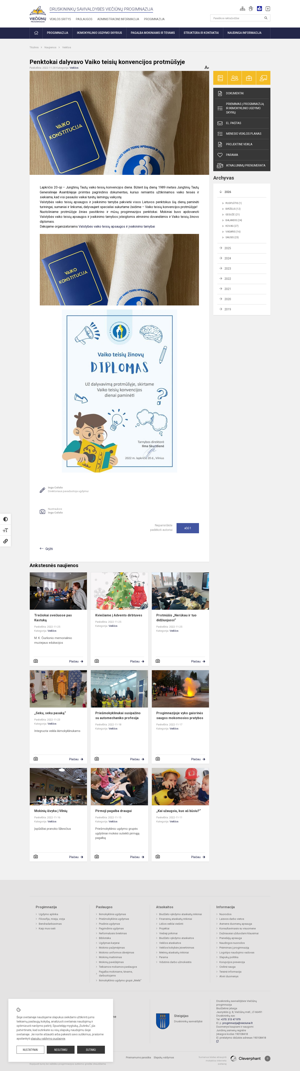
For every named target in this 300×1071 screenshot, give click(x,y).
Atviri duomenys (228, 976)
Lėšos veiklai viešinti (171, 923)
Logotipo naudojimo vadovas (236, 952)
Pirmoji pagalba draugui (113, 811)
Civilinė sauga (227, 966)
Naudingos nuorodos (232, 942)
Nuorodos (225, 914)
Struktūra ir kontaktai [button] (201, 32)
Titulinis (34, 47)
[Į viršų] (267, 1058)
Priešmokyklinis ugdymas (114, 918)
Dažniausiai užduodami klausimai (239, 933)
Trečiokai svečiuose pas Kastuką (53, 617)
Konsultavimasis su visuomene (237, 928)
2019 (227, 309)
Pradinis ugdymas (109, 923)
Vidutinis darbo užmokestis (175, 962)
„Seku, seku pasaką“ (50, 713)
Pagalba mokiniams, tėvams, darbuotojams (116, 973)
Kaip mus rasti (47, 928)
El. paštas (233, 123)
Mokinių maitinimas (110, 957)
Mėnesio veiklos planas (243, 133)
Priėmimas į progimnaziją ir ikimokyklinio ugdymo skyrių (245, 108)
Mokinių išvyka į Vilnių (50, 811)
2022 (227, 278)
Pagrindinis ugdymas (111, 928)
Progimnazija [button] (57, 32)
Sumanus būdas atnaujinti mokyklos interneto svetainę (213, 1060)
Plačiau (74, 661)
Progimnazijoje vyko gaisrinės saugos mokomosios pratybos (179, 715)
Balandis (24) (234, 220)
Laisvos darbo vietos (231, 918)
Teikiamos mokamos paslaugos (118, 966)
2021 (227, 289)
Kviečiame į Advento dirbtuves (118, 615)
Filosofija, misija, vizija (52, 918)
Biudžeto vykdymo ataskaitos (176, 938)
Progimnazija (154, 19)
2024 (227, 258)
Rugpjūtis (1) (234, 203)
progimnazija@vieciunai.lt (237, 1023)
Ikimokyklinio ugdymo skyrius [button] (99, 32)
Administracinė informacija (118, 19)
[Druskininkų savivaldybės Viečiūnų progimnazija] (38, 13)
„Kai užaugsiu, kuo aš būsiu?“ (178, 811)
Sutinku (91, 1049)
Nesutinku (60, 1049)
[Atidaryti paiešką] (265, 18)
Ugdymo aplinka (48, 914)
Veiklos (66, 47)
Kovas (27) (232, 226)
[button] (242, 8)
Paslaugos (84, 19)
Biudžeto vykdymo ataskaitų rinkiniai (180, 914)
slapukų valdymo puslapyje (48, 1038)
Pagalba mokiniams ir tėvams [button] (153, 32)
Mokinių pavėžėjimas (111, 962)
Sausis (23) (232, 237)
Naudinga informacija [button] (244, 32)
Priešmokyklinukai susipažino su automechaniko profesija (118, 715)
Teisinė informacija (230, 971)
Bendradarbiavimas (50, 923)
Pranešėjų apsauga (230, 938)
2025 (227, 248)
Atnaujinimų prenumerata (246, 165)
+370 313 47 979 (230, 1019)
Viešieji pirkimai (168, 933)
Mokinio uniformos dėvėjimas (116, 952)
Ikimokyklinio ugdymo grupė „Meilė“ (120, 980)
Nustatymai (30, 1049)
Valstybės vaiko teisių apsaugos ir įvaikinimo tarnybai (117, 226)
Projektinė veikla (239, 144)
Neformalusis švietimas (113, 933)
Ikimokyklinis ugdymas (112, 914)
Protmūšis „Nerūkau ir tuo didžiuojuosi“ (176, 617)
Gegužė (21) (233, 214)
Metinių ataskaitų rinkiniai (174, 952)
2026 (227, 192)
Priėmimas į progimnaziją (234, 947)
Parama (232, 154)
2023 (227, 268)
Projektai (164, 928)
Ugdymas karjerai (109, 942)
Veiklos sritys (60, 19)
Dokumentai (235, 93)
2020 (227, 299)
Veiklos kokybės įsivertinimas (176, 947)
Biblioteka (105, 938)
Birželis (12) (233, 208)
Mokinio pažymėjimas (112, 947)
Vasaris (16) (233, 231)
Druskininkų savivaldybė (188, 1021)
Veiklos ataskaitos (170, 942)
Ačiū (187, 528)
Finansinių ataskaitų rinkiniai (175, 918)
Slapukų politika (228, 957)
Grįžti (49, 549)
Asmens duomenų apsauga (235, 923)
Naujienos (50, 47)
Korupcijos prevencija (232, 962)
